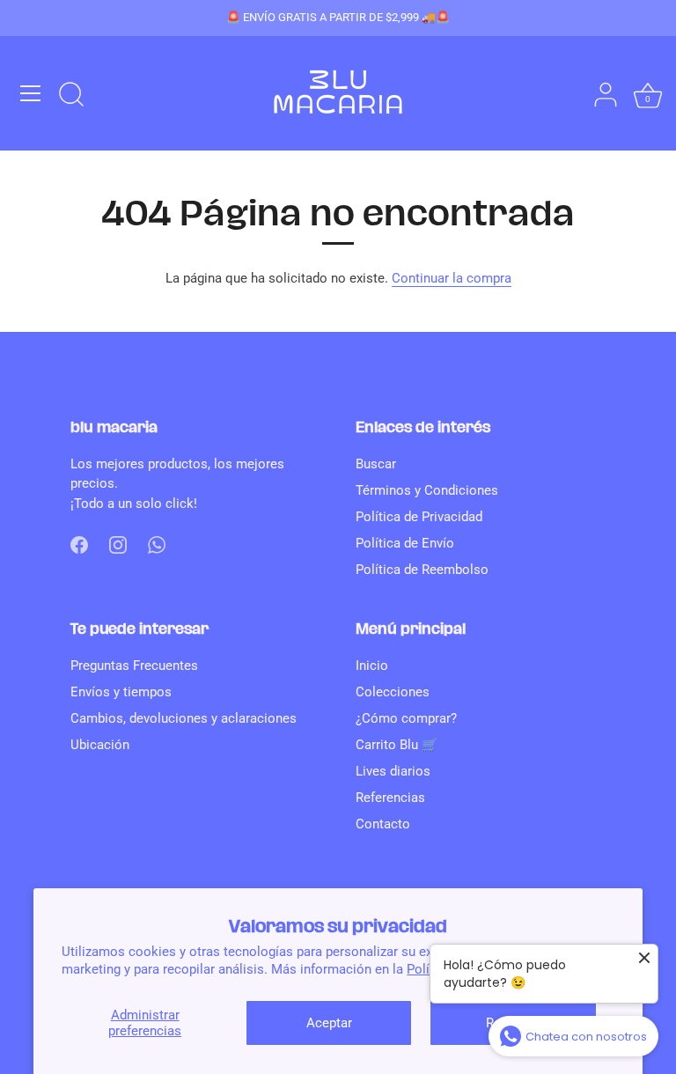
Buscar (376, 464)
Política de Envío (405, 543)
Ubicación (99, 745)
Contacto (383, 824)
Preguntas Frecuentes (134, 665)
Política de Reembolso (422, 569)
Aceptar (329, 1023)
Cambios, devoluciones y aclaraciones (183, 718)
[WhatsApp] (156, 544)
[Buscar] (71, 96)
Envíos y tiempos (121, 692)
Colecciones (393, 692)
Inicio (372, 665)
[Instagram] (118, 544)
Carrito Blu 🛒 (397, 745)
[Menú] (30, 93)
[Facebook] (79, 544)
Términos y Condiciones (427, 490)
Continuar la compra (451, 278)
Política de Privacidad (419, 517)
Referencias (390, 798)
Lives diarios (393, 771)
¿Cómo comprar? (406, 718)
